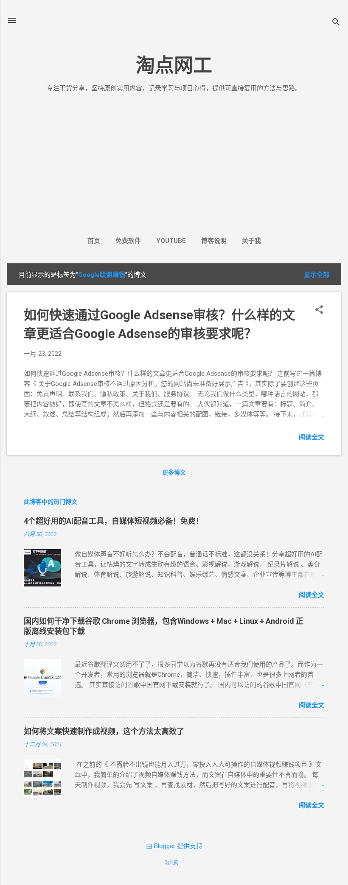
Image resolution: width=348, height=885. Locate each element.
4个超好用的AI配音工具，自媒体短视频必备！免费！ (113, 520)
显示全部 (316, 275)
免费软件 (128, 241)
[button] (319, 310)
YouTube (171, 241)
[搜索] (336, 23)
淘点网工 (174, 65)
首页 (93, 241)
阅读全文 (311, 437)
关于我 (251, 241)
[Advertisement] (174, 162)
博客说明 (214, 241)
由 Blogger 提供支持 (174, 846)
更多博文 (174, 472)
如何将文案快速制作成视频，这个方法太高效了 (104, 731)
